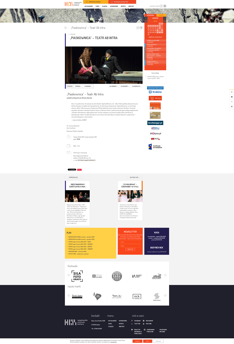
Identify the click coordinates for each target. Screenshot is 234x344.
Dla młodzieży (125, 86)
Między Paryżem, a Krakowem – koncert (153, 62)
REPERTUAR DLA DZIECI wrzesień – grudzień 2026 (81, 237)
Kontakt (131, 6)
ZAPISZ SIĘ (130, 249)
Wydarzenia (114, 6)
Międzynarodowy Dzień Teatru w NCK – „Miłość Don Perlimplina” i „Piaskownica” (77, 185)
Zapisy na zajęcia (94, 2)
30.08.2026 (150, 46)
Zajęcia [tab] (161, 15)
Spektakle (78, 86)
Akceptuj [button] (137, 341)
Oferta (123, 6)
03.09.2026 (150, 59)
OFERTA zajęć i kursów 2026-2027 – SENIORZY (81, 249)
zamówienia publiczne (145, 331)
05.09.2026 (150, 64)
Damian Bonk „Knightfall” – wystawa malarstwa (154, 49)
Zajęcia (104, 6)
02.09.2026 (150, 51)
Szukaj (161, 6)
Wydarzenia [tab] (150, 15)
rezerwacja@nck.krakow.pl (87, 160)
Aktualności (89, 6)
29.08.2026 (150, 42)
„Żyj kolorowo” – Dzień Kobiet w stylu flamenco (129, 185)
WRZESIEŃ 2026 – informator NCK (77, 251)
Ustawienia (158, 341)
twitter (137, 324)
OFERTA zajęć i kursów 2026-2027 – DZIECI (80, 242)
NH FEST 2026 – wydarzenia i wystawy (78, 254)
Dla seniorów (114, 86)
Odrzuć (147, 341)
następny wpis (134, 177)
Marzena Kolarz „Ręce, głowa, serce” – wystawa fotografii (154, 55)
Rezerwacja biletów (121, 2)
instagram (149, 321)
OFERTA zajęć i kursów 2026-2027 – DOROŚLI (80, 246)
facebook (137, 321)
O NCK (97, 6)
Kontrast (164, 6)
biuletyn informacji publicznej (136, 331)
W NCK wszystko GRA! (153, 40)
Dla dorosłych (136, 86)
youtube (149, 324)
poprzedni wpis (73, 177)
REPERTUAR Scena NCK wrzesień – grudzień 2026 (81, 239)
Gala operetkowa (152, 44)
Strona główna (67, 27)
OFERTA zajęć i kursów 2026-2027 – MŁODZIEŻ (81, 244)
